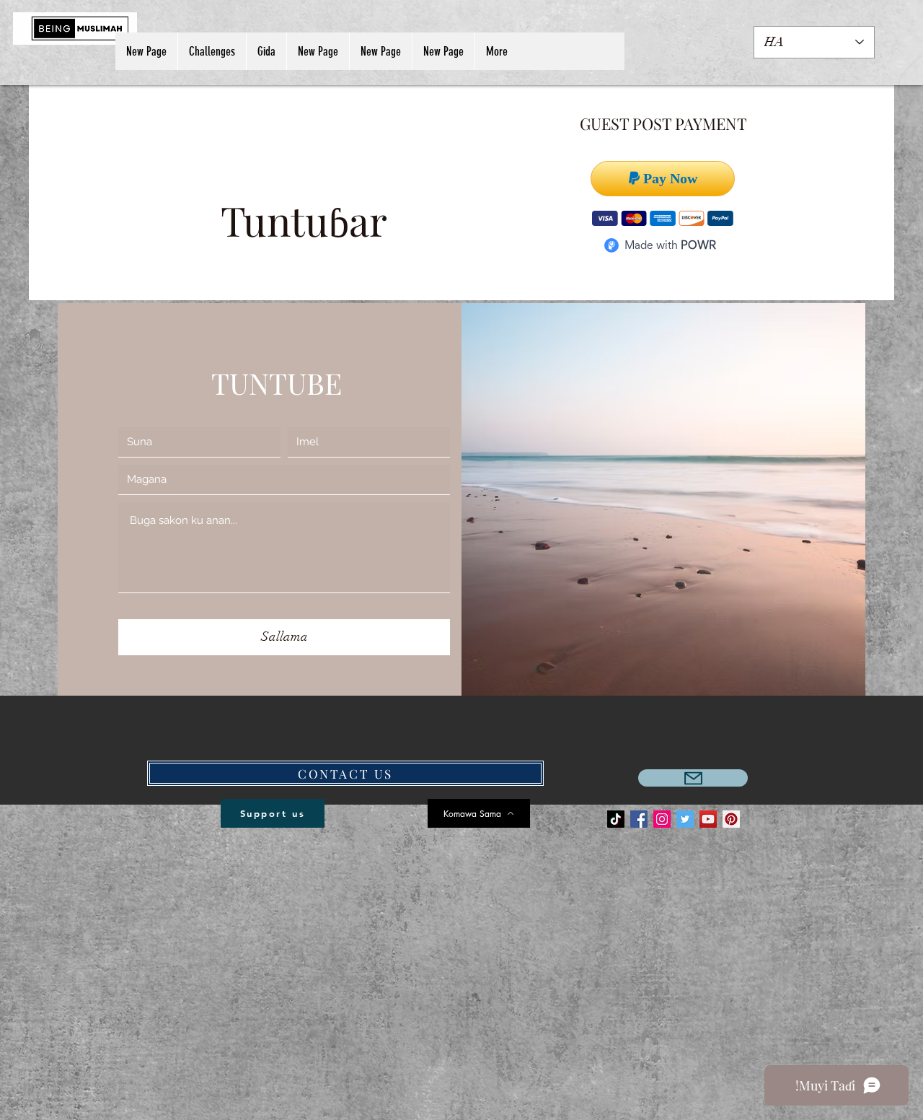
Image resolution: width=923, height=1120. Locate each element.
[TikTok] (615, 819)
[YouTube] (708, 819)
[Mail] (693, 778)
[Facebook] (639, 819)
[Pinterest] (731, 819)
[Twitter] (685, 819)
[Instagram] (662, 819)
